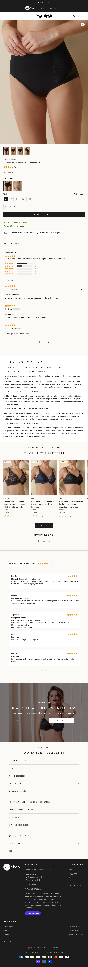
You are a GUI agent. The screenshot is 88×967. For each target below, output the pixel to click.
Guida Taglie (8, 927)
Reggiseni (73, 874)
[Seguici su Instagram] (44, 541)
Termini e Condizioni (77, 934)
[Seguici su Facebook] (38, 541)
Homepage (73, 870)
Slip (70, 877)
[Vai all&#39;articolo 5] (6, 151)
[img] (10, 286)
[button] (8, 167)
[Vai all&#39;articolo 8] (27, 151)
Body (71, 881)
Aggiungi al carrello (44, 215)
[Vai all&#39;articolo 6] (13, 151)
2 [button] (42, 342)
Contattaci (7, 930)
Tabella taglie (79, 194)
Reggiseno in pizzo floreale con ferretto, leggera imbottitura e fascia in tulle (43, 504)
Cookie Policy (74, 930)
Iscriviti (61, 721)
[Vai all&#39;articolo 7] (20, 151)
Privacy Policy (74, 927)
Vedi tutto (44, 526)
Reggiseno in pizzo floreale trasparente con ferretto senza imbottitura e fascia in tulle (14, 504)
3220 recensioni (54, 563)
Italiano (54, 947)
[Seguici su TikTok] (50, 541)
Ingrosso (6, 934)
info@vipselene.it (31, 884)
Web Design (55, 952)
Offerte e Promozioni (76, 885)
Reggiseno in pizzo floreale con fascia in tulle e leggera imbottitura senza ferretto (71, 504)
